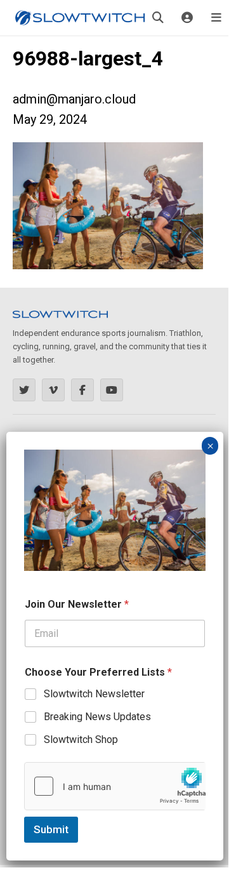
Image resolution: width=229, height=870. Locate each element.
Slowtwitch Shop (81, 739)
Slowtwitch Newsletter (94, 694)
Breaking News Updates (97, 717)
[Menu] (216, 17)
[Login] (187, 17)
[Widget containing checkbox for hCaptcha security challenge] (115, 786)
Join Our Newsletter (77, 604)
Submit (51, 829)
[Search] (158, 17)
